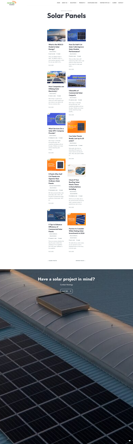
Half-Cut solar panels (55, 185)
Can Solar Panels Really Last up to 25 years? (76, 138)
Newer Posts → (81, 260)
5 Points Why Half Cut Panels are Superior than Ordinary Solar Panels (55, 178)
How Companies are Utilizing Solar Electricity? (56, 88)
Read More (51, 65)
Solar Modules (53, 233)
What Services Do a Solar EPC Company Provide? (56, 130)
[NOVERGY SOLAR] (12, 3)
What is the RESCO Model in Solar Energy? (56, 46)
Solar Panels (52, 51)
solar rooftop (73, 193)
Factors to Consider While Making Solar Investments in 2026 (76, 231)
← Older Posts (52, 260)
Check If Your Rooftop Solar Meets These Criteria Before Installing (75, 184)
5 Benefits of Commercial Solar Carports (76, 93)
